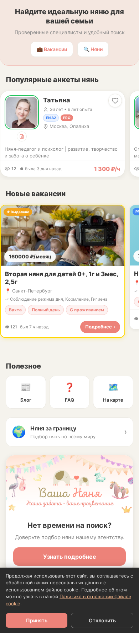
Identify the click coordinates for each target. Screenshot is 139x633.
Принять (36, 620)
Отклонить (102, 620)
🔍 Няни (93, 49)
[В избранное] (115, 100)
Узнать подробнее (69, 556)
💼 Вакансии (52, 49)
